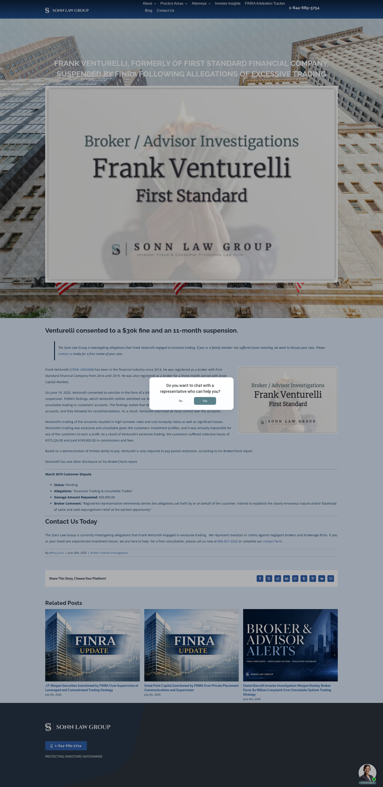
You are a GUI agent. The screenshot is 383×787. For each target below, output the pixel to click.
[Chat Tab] (191, 393)
